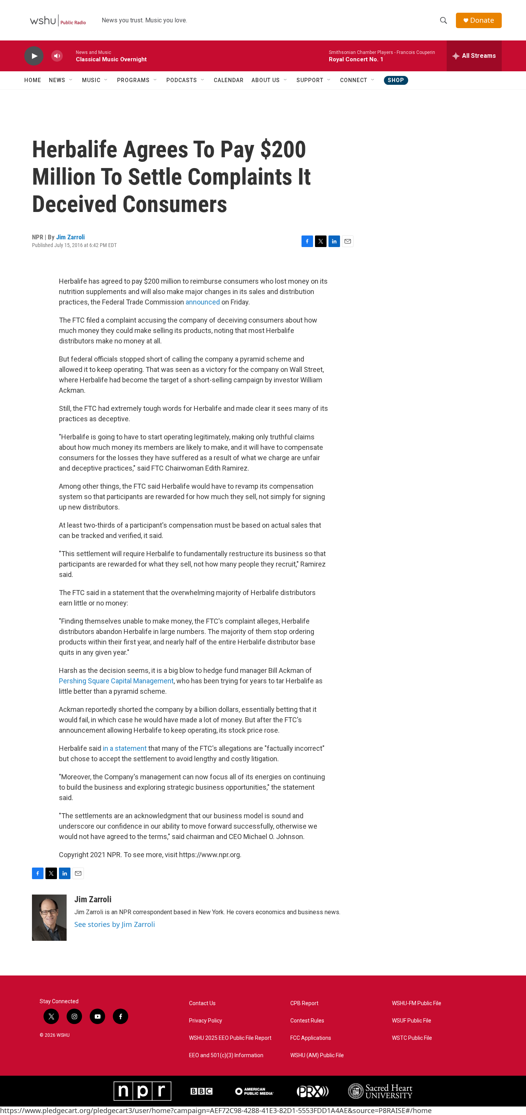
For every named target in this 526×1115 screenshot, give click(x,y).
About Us (265, 80)
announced (203, 302)
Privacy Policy (205, 1021)
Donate (482, 20)
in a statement (125, 748)
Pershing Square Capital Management (116, 681)
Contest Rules (307, 1021)
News (57, 80)
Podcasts (181, 80)
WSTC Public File (412, 1038)
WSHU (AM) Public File (317, 1055)
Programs (133, 80)
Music (91, 80)
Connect (353, 80)
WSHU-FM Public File (416, 1003)
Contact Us (202, 1003)
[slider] (69, 56)
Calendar (229, 80)
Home (32, 80)
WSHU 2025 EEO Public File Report (230, 1038)
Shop (396, 80)
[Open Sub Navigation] (71, 80)
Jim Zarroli (70, 237)
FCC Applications (310, 1038)
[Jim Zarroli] (49, 918)
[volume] (57, 56)
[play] (34, 56)
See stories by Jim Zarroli (114, 924)
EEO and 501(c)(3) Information (226, 1055)
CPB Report (304, 1003)
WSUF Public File (411, 1021)
